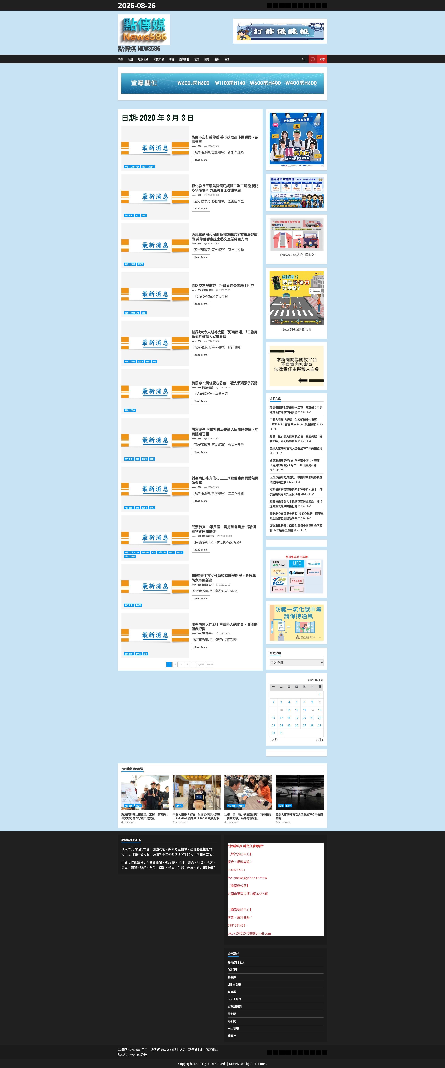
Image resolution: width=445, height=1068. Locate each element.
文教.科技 (159, 59)
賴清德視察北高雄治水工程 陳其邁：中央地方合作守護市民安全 (145, 792)
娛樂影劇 (184, 59)
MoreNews (237, 1064)
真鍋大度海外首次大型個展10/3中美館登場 (296, 448)
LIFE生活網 (234, 984)
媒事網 (232, 992)
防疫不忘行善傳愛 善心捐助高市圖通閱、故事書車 (155, 148)
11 (288, 710)
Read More (200, 159)
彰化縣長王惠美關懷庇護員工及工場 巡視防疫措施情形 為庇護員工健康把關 (155, 197)
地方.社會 (143, 59)
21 (312, 718)
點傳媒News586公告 (132, 1055)
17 (281, 718)
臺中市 (179, 552)
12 (296, 710)
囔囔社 (232, 1036)
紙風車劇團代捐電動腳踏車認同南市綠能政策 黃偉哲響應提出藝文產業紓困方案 (155, 245)
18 (288, 718)
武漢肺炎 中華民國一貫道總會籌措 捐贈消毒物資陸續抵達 (155, 538)
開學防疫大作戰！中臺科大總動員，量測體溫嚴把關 (155, 635)
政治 (196, 59)
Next (210, 664)
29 (319, 725)
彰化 (137, 215)
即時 (322, 59)
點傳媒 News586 (139, 48)
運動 (217, 59)
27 (304, 725)
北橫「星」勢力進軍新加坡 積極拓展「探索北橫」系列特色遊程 (248, 792)
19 (296, 718)
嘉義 (126, 313)
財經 (130, 59)
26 (296, 725)
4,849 (201, 664)
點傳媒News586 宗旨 (133, 1049)
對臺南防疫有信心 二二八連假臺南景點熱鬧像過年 (155, 489)
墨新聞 (232, 1014)
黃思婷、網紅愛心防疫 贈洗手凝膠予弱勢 (155, 391)
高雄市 (151, 166)
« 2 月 (274, 740)
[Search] (303, 59)
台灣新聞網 (235, 1006)
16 (273, 718)
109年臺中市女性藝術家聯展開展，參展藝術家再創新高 (155, 586)
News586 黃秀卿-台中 (202, 584)
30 (273, 733)
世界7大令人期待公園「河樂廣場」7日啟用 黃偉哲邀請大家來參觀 (155, 343)
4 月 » (319, 740)
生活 (227, 59)
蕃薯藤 (232, 977)
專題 (171, 59)
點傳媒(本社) (236, 962)
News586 (196, 146)
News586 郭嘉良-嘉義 (202, 290)
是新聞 (232, 1021)
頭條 (120, 59)
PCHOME (233, 970)
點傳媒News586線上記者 (168, 1049)
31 (281, 733)
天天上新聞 (235, 999)
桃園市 (171, 552)
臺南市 (140, 361)
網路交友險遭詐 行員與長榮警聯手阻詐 (155, 294)
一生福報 (233, 1028)
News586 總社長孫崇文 (203, 536)
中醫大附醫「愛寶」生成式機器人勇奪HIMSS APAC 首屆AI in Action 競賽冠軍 (197, 792)
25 (288, 725)
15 (319, 710)
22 (319, 718)
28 (312, 725)
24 (281, 725)
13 (304, 710)
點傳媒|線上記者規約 (203, 1049)
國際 (206, 59)
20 (304, 718)
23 (273, 725)
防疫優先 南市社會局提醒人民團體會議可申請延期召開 (155, 440)
